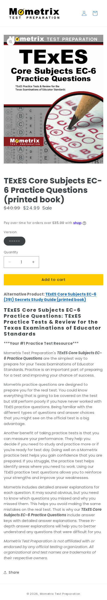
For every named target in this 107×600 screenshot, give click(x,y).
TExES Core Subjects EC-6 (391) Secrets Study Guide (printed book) (50, 297)
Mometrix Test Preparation (60, 594)
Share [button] (14, 572)
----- (14, 241)
